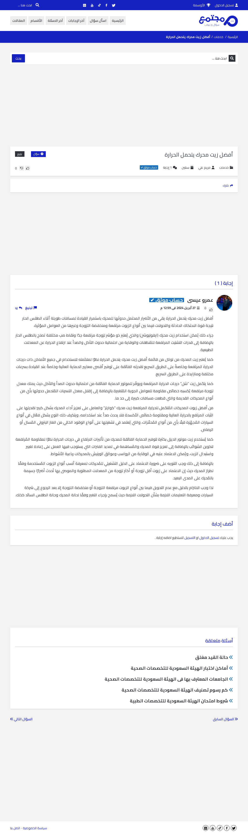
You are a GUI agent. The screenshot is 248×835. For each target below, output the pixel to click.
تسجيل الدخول (224, 5)
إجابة (167, 167)
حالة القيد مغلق (211, 657)
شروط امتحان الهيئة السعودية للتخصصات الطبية (179, 701)
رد (16, 308)
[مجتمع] (218, 20)
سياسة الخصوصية (35, 828)
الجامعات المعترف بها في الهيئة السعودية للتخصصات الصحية (166, 679)
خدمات (218, 37)
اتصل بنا (15, 828)
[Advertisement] (124, 105)
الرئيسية (118, 20)
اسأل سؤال (98, 20)
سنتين (185, 167)
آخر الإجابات (76, 20)
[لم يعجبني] (21, 168)
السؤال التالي (22, 719)
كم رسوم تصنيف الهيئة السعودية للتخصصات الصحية (175, 690)
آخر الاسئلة (55, 20)
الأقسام (36, 20)
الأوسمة (199, 5)
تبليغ (19, 154)
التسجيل (189, 537)
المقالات (18, 20)
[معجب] (27, 168)
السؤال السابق (224, 719)
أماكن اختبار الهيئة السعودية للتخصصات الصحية (179, 668)
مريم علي (204, 167)
